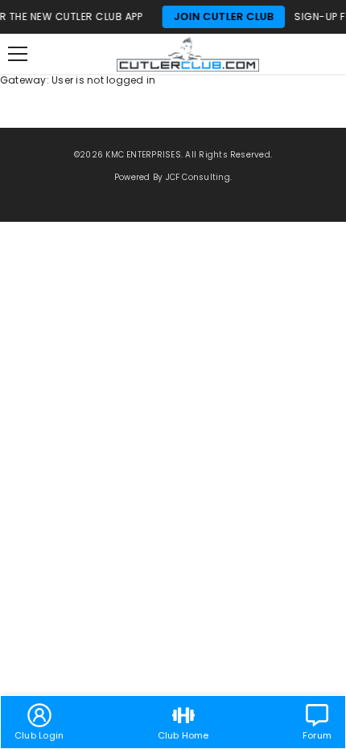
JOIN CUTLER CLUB (218, 16)
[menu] (17, 53)
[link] (39, 722)
